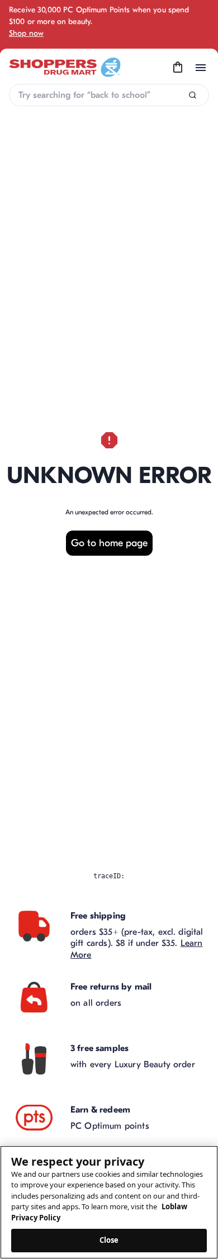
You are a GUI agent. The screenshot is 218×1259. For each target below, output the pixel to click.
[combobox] (109, 95)
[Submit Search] (192, 95)
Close (109, 1240)
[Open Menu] (200, 68)
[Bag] (178, 68)
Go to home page (109, 543)
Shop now (26, 33)
